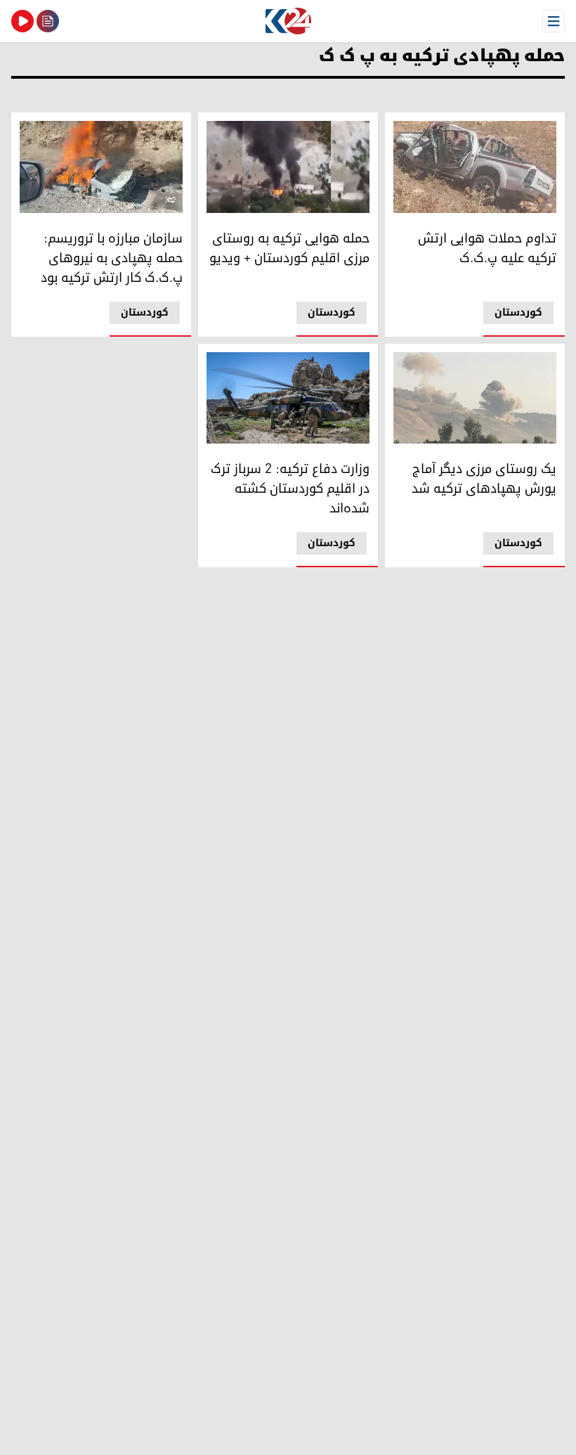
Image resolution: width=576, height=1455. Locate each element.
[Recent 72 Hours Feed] (48, 21)
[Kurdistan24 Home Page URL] (288, 21)
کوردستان (518, 312)
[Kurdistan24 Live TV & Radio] (22, 21)
